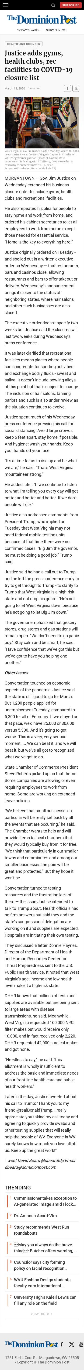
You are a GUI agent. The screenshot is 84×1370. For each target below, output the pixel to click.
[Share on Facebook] (67, 88)
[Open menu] (6, 5)
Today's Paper (28, 30)
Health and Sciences (23, 44)
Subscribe (70, 5)
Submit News (56, 30)
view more (40, 1313)
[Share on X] (76, 88)
